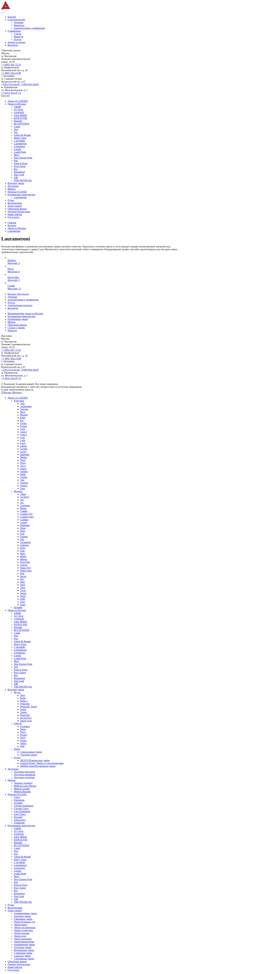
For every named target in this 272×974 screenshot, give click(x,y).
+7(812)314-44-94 (10, 84)
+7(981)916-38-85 (29, 84)
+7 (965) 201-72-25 (11, 64)
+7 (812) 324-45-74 (11, 93)
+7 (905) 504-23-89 (11, 73)
